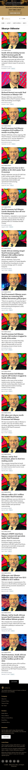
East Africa (4, 720)
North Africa (17, 23)
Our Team (4, 705)
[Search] (19, 18)
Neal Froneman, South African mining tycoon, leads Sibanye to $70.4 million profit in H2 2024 (13, 657)
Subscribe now (15, 13)
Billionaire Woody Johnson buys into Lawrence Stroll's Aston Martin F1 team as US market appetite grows (13, 754)
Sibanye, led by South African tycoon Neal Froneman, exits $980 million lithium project (13, 617)
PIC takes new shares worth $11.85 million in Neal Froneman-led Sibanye (12, 417)
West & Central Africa (7, 718)
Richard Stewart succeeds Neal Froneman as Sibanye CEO (13, 93)
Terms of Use (4, 703)
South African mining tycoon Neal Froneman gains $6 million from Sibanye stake (13, 54)
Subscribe (6, 736)
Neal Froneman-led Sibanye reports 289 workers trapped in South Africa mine (13, 375)
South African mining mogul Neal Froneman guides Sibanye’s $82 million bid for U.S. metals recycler (12, 254)
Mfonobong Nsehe (6, 66)
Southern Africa (6, 50)
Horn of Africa (5, 715)
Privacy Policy (5, 701)
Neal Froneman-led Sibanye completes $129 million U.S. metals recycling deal (12, 130)
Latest (9, 23)
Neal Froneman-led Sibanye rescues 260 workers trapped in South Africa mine (14, 336)
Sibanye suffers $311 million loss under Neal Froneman (12, 495)
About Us (3, 699)
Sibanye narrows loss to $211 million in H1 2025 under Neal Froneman (13, 170)
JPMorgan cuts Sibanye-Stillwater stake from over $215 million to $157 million (13, 577)
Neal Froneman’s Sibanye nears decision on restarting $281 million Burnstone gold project (13, 296)
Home (2, 23)
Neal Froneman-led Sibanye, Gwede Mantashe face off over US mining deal (13, 211)
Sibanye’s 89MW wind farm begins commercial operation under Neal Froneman (13, 536)
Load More (14, 681)
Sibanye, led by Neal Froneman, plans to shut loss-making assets (13, 458)
